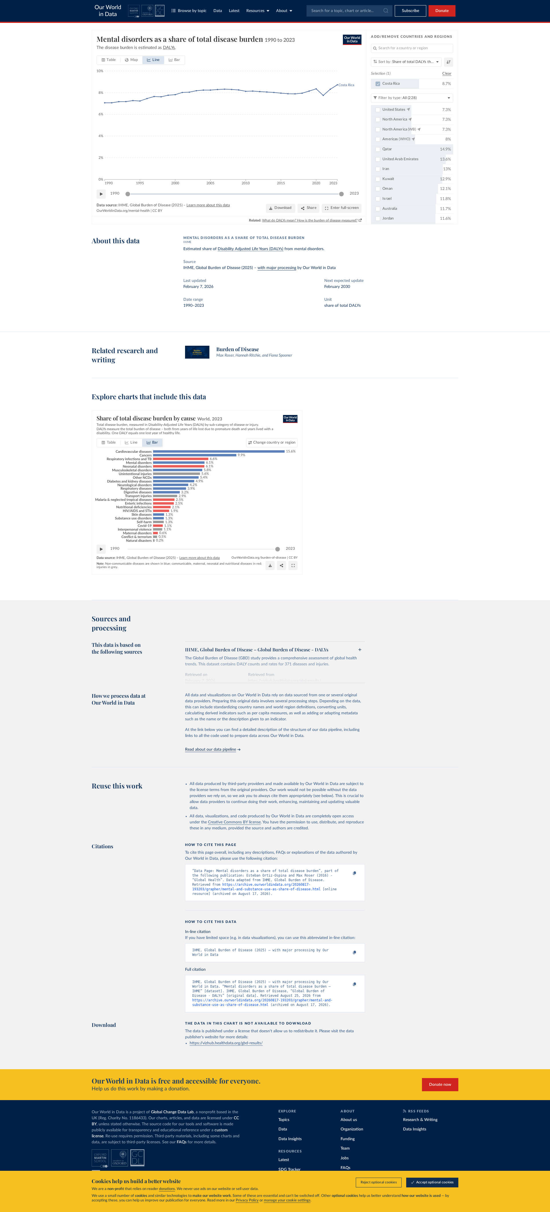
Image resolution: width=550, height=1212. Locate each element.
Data (217, 11)
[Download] (270, 565)
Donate (442, 11)
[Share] (281, 565)
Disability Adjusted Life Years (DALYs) (250, 249)
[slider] (127, 194)
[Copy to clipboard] (348, 873)
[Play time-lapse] (101, 194)
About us (349, 1120)
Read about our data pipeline (210, 750)
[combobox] (349, 11)
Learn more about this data (208, 205)
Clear (446, 74)
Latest (234, 11)
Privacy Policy (247, 1200)
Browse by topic (192, 11)
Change (274, 442)
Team (345, 1148)
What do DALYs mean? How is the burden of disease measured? (310, 220)
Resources (255, 11)
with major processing (277, 268)
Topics (283, 1120)
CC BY (157, 210)
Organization (352, 1129)
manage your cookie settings (287, 1200)
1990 (114, 193)
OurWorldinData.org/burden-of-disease (258, 557)
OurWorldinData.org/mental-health (123, 210)
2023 (354, 193)
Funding (348, 1139)
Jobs (345, 1158)
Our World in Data (108, 11)
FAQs (181, 1142)
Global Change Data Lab (172, 1112)
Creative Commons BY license (234, 822)
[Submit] (385, 11)
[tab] (108, 60)
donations (167, 1189)
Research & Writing (420, 1120)
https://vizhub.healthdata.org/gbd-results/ (226, 1043)
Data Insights (290, 1139)
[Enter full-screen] (293, 565)
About (281, 11)
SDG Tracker (289, 1170)
